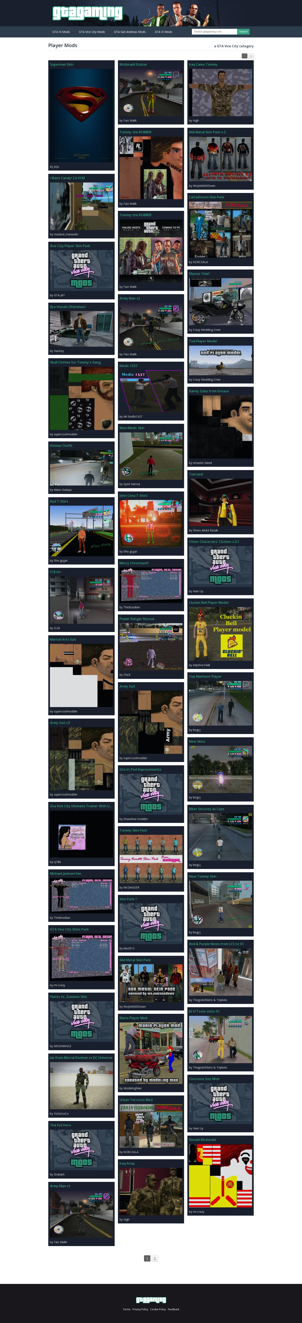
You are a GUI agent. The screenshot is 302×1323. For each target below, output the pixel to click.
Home (151, 1300)
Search (243, 31)
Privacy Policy (140, 1309)
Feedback (173, 1309)
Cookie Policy (158, 1309)
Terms (126, 1309)
